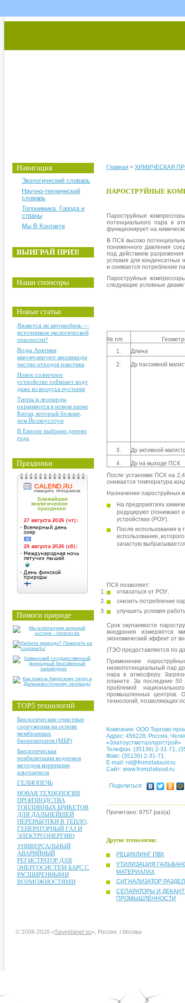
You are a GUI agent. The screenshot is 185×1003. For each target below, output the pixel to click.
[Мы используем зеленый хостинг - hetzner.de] (53, 633)
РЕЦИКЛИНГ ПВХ (140, 854)
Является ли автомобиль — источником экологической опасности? (53, 332)
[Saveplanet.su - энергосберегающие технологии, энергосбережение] (93, 81)
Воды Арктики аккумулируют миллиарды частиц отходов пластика (52, 357)
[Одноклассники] (171, 786)
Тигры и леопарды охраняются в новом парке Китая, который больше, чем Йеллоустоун (52, 410)
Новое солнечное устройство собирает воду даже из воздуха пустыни (52, 381)
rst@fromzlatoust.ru (151, 762)
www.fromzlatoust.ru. (149, 769)
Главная (117, 167)
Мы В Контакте (43, 226)
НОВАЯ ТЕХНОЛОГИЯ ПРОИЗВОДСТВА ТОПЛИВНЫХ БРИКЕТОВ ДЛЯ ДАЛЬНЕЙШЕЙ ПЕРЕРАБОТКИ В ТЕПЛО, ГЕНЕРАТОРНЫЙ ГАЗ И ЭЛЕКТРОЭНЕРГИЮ (53, 814)
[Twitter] (161, 786)
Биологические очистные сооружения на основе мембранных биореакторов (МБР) (50, 730)
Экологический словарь (56, 180)
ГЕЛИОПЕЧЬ (35, 782)
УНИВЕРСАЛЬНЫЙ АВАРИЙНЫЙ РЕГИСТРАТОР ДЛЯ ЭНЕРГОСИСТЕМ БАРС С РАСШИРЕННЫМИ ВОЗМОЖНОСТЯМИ (53, 864)
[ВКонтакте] (151, 786)
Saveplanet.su (73, 932)
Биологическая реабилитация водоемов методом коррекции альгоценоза (49, 761)
